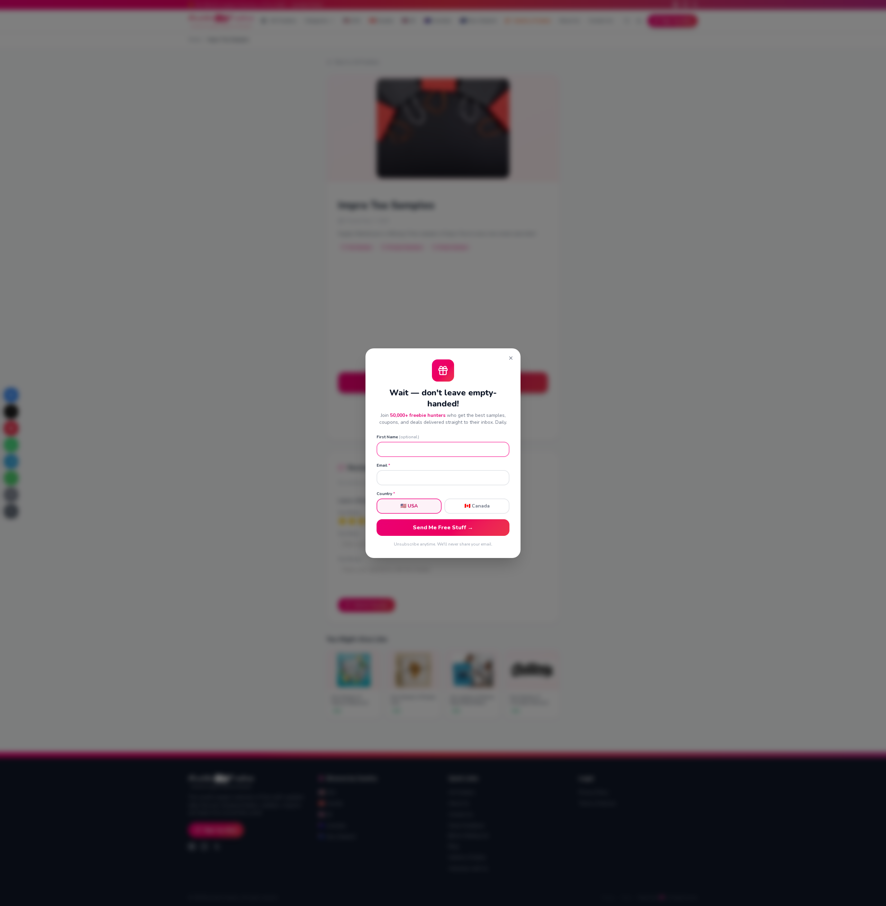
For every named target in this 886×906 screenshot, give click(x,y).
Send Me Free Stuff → (443, 527)
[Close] (510, 358)
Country (386, 493)
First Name (398, 437)
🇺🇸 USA (409, 506)
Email (383, 465)
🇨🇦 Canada (477, 506)
